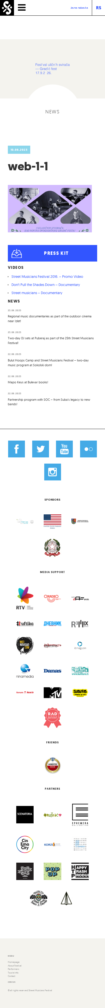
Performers (13, 969)
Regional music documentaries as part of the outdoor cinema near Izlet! (50, 318)
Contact (11, 976)
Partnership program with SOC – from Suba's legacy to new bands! (49, 402)
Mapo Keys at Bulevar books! (28, 382)
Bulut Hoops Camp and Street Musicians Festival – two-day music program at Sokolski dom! (48, 362)
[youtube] (64, 449)
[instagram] (52, 472)
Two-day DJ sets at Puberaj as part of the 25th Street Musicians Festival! (51, 340)
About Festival (15, 965)
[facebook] (16, 449)
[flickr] (88, 449)
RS (98, 8)
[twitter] (40, 449)
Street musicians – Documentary (36, 292)
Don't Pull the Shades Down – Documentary (45, 284)
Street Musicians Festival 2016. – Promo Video (47, 276)
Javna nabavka (79, 7)
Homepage (14, 962)
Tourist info (13, 972)
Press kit (56, 253)
